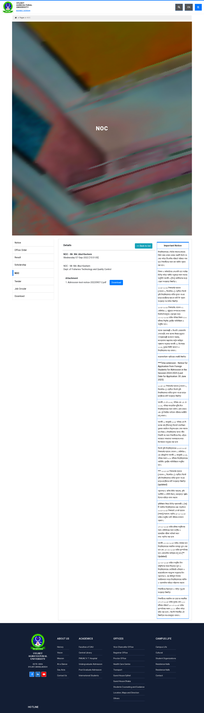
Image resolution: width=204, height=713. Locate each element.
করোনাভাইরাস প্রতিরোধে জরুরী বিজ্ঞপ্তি (172, 356)
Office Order (21, 250)
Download (19, 296)
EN (188, 7)
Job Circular (20, 288)
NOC (17, 273)
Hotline (33, 706)
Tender (18, 281)
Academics (86, 638)
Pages (22, 18)
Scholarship (20, 264)
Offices (118, 638)
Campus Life (163, 638)
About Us (63, 638)
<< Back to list (144, 246)
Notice (18, 242)
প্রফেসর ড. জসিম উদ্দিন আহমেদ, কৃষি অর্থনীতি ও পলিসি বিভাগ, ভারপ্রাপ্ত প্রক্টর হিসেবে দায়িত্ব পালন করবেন (172, 494)
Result (18, 257)
